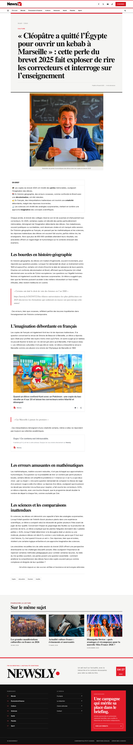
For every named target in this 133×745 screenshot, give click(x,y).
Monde (23, 10)
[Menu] (8, 10)
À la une (14, 10)
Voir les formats (108, 726)
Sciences (57, 10)
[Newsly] (14, 4)
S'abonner (120, 4)
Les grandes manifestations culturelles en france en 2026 (25, 640)
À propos (69, 696)
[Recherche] (125, 10)
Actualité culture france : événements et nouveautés (61, 640)
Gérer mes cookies (119, 741)
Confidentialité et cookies (84, 741)
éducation (22, 579)
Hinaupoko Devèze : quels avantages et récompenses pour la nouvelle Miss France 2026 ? (103, 642)
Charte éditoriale (69, 706)
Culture (47, 10)
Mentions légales (103, 741)
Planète (72, 10)
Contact (69, 711)
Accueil (20, 23)
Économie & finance (35, 10)
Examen (30, 579)
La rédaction (69, 701)
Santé (65, 10)
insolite (38, 579)
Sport (80, 10)
